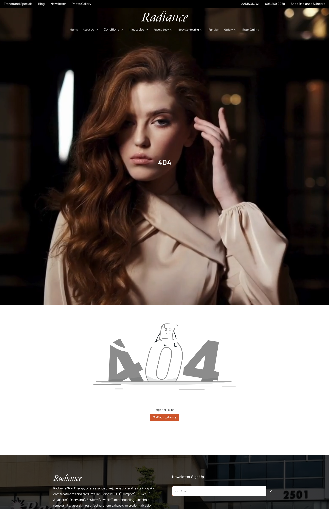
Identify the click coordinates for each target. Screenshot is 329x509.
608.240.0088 (275, 4)
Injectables (136, 30)
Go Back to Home (164, 417)
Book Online (250, 30)
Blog (41, 4)
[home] (164, 17)
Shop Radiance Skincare (308, 4)
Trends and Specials (18, 4)
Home (74, 30)
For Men (214, 30)
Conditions (111, 30)
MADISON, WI (249, 4)
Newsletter (58, 4)
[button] (91, 30)
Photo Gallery (81, 4)
